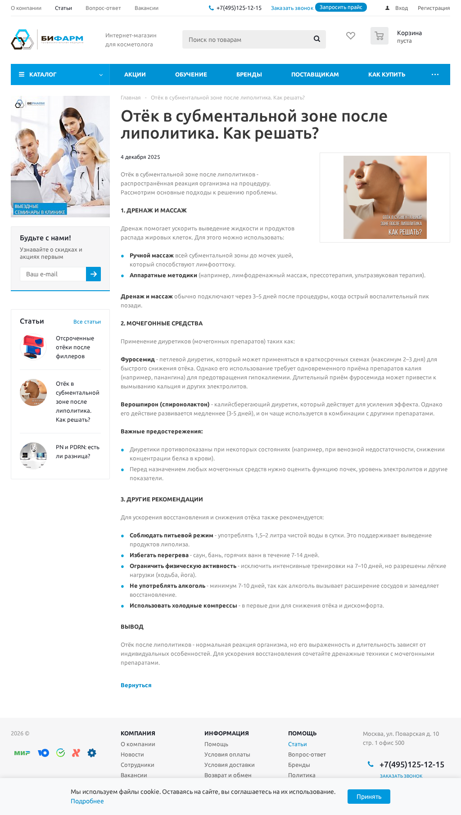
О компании (138, 744)
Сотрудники (137, 764)
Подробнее (87, 801)
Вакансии (134, 775)
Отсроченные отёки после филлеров (75, 347)
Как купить (387, 74)
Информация (226, 733)
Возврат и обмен (228, 775)
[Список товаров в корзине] (397, 42)
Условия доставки (229, 764)
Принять (369, 796)
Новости (132, 754)
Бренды (249, 74)
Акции (135, 74)
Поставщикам (315, 74)
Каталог (43, 74)
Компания (138, 733)
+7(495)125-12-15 (239, 8)
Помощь (302, 733)
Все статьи (87, 321)
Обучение (191, 74)
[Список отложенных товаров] (351, 38)
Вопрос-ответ (307, 754)
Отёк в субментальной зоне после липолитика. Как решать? (77, 401)
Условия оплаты (227, 754)
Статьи (297, 744)
